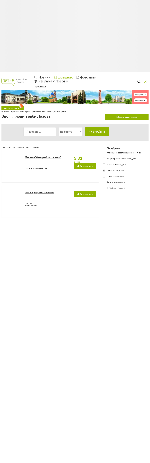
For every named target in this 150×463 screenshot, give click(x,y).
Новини (44, 77)
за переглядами (32, 147)
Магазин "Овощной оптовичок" (43, 157)
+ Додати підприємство (126, 117)
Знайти (98, 132)
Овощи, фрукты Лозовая (39, 192)
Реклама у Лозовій (53, 81)
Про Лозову (40, 87)
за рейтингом (18, 147)
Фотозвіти (88, 77)
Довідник (65, 77)
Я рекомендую (86, 166)
